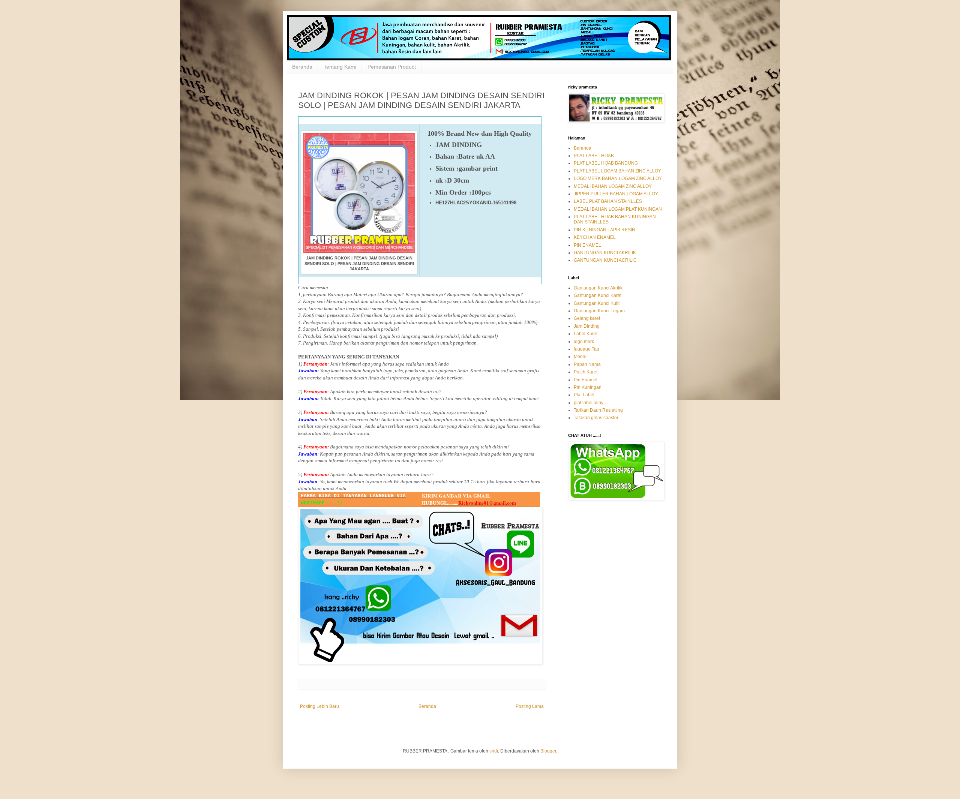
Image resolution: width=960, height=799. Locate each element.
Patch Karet (585, 372)
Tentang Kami (340, 67)
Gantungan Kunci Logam (599, 310)
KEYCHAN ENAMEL (595, 237)
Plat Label (584, 394)
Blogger (548, 751)
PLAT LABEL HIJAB (594, 155)
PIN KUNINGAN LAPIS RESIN (604, 229)
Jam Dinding (587, 326)
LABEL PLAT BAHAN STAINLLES (608, 201)
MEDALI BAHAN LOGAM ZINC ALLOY (613, 186)
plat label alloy (588, 402)
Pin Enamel (585, 379)
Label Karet (585, 333)
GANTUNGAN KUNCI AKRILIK (605, 252)
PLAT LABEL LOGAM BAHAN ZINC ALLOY (617, 171)
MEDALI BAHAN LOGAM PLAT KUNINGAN (618, 209)
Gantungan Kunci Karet (597, 295)
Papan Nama (587, 364)
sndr (493, 751)
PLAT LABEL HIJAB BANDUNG (606, 163)
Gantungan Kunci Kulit (597, 303)
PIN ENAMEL (587, 245)
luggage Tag (586, 349)
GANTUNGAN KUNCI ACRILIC (605, 260)
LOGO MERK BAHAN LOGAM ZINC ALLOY (618, 178)
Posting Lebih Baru (319, 706)
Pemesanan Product (392, 67)
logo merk (584, 341)
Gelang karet (587, 318)
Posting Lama (530, 706)
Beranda (302, 67)
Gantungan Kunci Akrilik (598, 288)
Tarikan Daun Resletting (598, 410)
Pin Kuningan (588, 387)
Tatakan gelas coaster (596, 417)
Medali (581, 356)
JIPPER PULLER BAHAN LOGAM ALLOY (616, 193)
